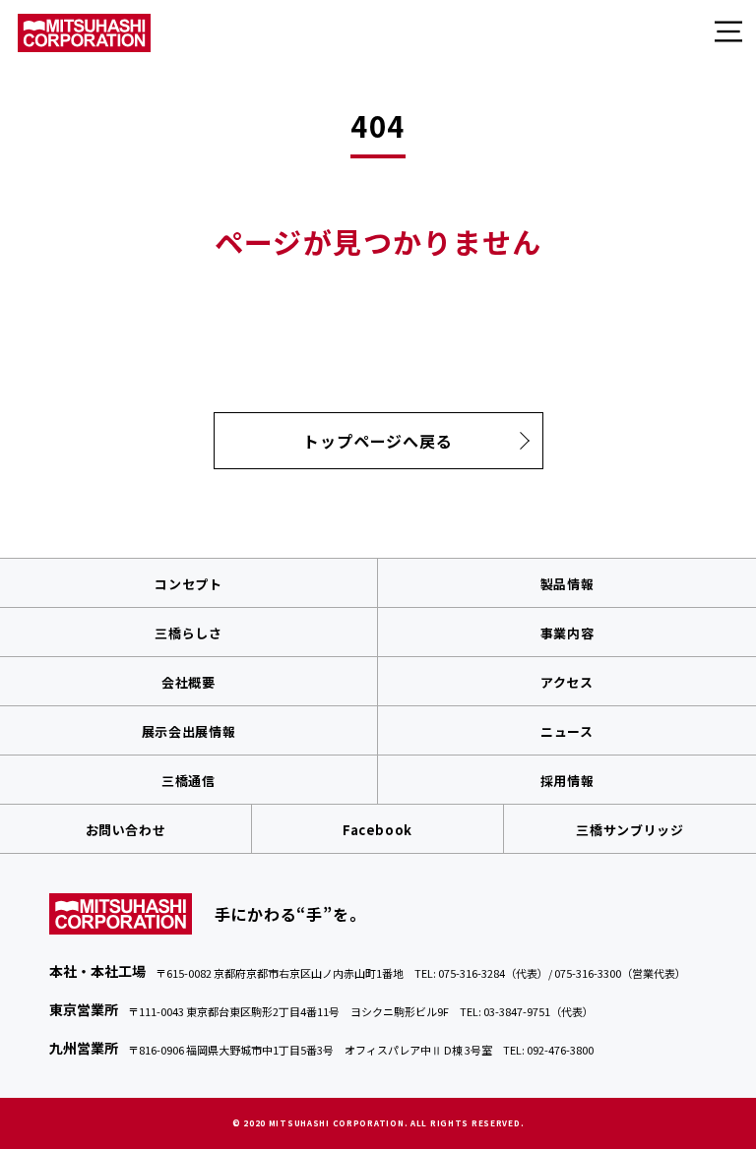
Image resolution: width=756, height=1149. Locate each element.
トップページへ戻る (377, 441)
